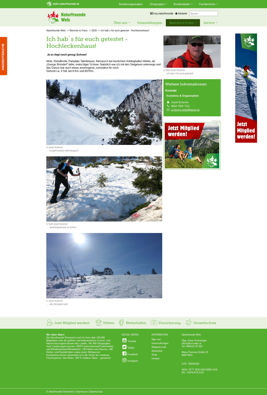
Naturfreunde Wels (56, 30)
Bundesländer (182, 4)
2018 (94, 30)
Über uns (120, 23)
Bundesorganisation (130, 4)
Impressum (82, 391)
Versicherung (169, 323)
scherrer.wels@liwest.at (185, 109)
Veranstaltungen (149, 23)
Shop (154, 354)
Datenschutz (96, 391)
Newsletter (157, 350)
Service (209, 23)
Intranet (182, 13)
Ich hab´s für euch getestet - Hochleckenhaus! (125, 30)
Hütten (108, 323)
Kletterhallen (135, 323)
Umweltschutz (204, 323)
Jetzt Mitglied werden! (71, 323)
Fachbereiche (207, 4)
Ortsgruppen (157, 4)
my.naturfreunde (163, 13)
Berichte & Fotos (181, 23)
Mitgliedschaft (158, 347)
